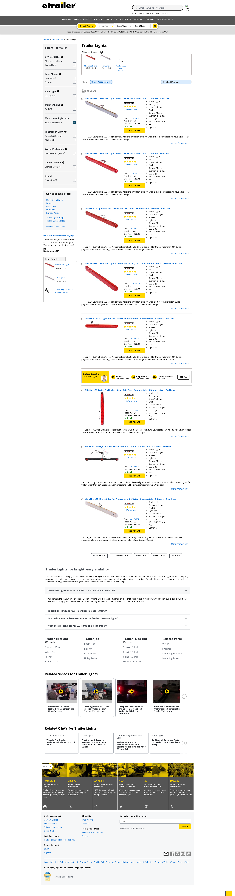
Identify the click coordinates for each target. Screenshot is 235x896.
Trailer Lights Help (55, 217)
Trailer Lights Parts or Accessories (121, 68)
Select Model (140, 26)
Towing (66, 19)
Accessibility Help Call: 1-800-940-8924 (61, 862)
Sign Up (47, 852)
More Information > (179, 143)
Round (176, 556)
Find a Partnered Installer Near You (59, 839)
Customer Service (143, 14)
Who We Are (87, 819)
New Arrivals (165, 19)
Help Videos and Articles (92, 832)
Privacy (122, 828)
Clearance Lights (90, 66)
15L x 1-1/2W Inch (100, 82)
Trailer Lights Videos (55, 220)
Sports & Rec (81, 19)
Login (46, 848)
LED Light (142, 556)
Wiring (165, 643)
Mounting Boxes (170, 658)
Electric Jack (90, 643)
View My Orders (51, 819)
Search (85, 836)
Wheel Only (51, 652)
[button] (184, 696)
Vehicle (109, 19)
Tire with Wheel (53, 647)
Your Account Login (55, 227)
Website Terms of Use (180, 862)
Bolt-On (88, 648)
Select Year (104, 26)
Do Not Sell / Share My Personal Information (114, 862)
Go (155, 26)
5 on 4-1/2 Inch (52, 661)
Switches (166, 648)
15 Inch (48, 656)
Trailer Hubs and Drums (135, 640)
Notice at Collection (144, 862)
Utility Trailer (91, 658)
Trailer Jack (92, 639)
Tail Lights (105, 66)
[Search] (136, 8)
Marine (138, 19)
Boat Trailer (90, 653)
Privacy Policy (52, 212)
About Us (50, 209)
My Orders (162, 14)
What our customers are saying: (58, 235)
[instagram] (183, 854)
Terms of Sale (161, 862)
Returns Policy (50, 823)
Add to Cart (134, 130)
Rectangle (160, 556)
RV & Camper (124, 19)
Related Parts (172, 639)
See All (183, 377)
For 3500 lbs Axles (132, 661)
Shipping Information (53, 827)
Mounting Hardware (172, 653)
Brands (149, 19)
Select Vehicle (86, 26)
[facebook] (172, 854)
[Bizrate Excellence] (47, 877)
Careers (85, 823)
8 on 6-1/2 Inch (130, 652)
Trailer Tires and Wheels (57, 640)
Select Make (122, 26)
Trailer (97, 19)
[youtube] (188, 854)
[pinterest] (177, 854)
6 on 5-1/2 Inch (130, 656)
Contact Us (51, 203)
